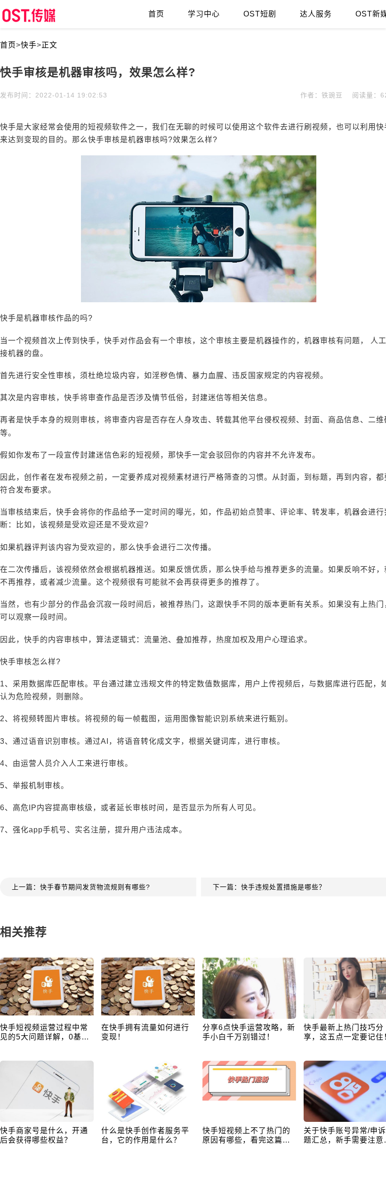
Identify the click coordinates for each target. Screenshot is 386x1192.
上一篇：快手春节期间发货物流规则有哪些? (81, 887)
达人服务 (316, 14)
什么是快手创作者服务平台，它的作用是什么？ (145, 1135)
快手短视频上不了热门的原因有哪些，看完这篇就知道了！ (246, 1136)
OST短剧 (259, 14)
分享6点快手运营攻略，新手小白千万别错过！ (248, 1032)
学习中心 (204, 14)
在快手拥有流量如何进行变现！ (145, 1032)
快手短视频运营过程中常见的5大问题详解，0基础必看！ (44, 1032)
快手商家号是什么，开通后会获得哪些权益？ (44, 1135)
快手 (29, 45)
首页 (156, 14)
